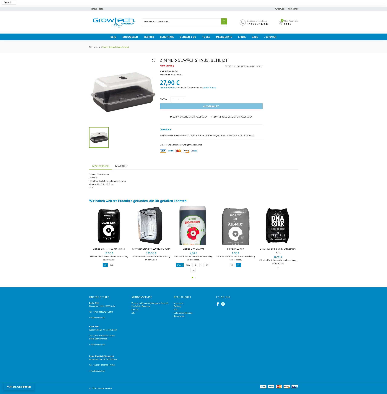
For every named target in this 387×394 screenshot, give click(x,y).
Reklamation (179, 316)
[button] (192, 277)
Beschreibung (100, 166)
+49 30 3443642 (258, 24)
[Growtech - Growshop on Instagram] (222, 303)
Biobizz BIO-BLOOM (193, 248)
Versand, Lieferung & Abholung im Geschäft (150, 303)
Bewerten (121, 166)
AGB (176, 309)
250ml (180, 265)
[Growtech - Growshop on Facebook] (217, 303)
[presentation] (95, 242)
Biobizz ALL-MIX (235, 248)
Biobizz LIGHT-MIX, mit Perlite (109, 248)
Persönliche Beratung (141, 306)
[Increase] (184, 99)
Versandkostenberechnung (189, 87)
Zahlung (177, 306)
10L (207, 265)
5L (201, 265)
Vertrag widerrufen (19, 387)
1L (196, 265)
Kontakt (94, 9)
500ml (189, 265)
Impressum (178, 303)
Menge (163, 98)
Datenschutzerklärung (183, 313)
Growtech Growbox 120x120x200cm (151, 248)
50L (105, 265)
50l (232, 265)
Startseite (93, 47)
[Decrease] (172, 99)
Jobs (133, 313)
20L (111, 265)
